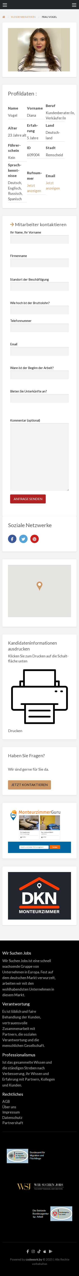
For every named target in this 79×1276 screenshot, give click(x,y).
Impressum (11, 1112)
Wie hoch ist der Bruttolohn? (30, 303)
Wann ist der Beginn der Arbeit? (32, 368)
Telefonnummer (21, 321)
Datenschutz (12, 1117)
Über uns (9, 1107)
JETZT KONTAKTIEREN (29, 785)
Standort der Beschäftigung (29, 279)
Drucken (15, 731)
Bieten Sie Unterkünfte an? (28, 391)
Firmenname (18, 256)
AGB (6, 1101)
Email (13, 344)
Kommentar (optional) (25, 420)
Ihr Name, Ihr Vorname (25, 232)
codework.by (34, 1259)
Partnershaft (12, 1123)
